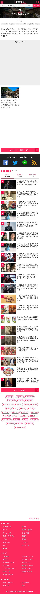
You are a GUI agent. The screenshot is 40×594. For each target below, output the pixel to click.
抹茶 (6, 416)
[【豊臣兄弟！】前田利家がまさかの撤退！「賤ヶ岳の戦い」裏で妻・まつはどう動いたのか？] (8, 278)
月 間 (32, 176)
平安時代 (12, 401)
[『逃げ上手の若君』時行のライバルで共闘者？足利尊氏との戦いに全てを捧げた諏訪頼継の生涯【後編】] (8, 247)
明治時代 (25, 412)
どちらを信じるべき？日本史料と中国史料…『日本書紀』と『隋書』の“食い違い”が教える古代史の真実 (28, 380)
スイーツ (19, 404)
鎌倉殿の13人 (21, 427)
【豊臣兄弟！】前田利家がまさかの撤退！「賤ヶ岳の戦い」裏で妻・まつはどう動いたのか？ (27, 276)
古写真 (5, 548)
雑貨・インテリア (8, 536)
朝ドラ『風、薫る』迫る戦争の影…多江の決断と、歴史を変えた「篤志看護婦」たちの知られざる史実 (27, 193)
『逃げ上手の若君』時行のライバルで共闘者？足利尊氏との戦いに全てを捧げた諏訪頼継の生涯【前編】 (27, 214)
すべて (5, 24)
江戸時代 (10, 397)
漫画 (16, 408)
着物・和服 (25, 533)
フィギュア (7, 420)
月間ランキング (8, 575)
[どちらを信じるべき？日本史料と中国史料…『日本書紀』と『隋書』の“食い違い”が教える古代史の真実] (8, 382)
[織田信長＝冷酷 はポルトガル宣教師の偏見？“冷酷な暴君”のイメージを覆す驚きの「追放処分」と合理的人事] (8, 330)
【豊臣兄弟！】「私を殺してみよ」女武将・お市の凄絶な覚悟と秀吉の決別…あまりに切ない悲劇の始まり (28, 266)
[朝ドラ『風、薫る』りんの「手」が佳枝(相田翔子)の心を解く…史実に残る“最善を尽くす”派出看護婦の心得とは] (8, 362)
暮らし (5, 545)
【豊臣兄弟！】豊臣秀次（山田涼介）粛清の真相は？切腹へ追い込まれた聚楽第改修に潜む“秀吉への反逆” (28, 256)
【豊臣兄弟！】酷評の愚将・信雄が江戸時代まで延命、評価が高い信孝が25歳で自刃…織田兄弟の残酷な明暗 (27, 235)
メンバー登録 (36, 6)
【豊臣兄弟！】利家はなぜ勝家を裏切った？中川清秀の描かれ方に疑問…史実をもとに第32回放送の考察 (27, 287)
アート (5, 530)
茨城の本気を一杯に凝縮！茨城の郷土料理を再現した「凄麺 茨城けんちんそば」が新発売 (27, 369)
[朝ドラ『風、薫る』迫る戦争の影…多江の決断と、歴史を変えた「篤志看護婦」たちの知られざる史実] (8, 195)
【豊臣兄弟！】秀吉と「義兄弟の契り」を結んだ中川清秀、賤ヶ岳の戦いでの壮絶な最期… (27, 307)
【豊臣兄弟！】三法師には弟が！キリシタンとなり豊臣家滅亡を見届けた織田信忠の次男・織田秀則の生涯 (27, 204)
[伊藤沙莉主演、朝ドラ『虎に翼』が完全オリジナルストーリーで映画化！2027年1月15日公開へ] (8, 226)
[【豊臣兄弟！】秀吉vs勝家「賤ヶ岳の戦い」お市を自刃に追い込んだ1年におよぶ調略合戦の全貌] (8, 185)
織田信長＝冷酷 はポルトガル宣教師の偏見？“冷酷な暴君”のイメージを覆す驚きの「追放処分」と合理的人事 (27, 329)
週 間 (20, 176)
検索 (37, 2)
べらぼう (6, 412)
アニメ (21, 401)
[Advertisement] (20, 63)
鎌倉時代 (35, 420)
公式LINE (24, 162)
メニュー (2, 2)
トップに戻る (34, 519)
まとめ (13, 24)
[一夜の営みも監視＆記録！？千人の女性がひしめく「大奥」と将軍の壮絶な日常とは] (8, 351)
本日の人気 (6, 572)
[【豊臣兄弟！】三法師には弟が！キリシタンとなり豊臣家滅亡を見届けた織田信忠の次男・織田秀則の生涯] (8, 206)
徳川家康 (35, 412)
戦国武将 (29, 401)
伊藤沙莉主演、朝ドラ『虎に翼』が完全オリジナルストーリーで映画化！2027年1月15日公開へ (27, 224)
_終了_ (31, 24)
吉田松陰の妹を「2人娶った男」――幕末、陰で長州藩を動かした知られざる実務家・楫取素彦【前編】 (27, 339)
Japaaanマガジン (27, 556)
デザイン (14, 416)
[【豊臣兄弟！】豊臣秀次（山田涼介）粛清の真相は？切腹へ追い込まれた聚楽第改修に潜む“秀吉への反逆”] (8, 258)
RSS (34, 162)
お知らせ (6, 559)
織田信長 (16, 412)
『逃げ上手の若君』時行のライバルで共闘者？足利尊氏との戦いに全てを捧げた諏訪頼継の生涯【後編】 (27, 245)
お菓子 (35, 404)
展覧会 (26, 420)
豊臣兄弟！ (32, 416)
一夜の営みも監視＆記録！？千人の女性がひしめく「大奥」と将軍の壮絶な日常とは (27, 349)
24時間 (7, 176)
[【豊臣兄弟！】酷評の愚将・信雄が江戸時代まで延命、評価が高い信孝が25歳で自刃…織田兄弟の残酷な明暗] (8, 237)
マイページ (6, 565)
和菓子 (24, 539)
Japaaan (20, 2)
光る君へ (21, 424)
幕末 (9, 408)
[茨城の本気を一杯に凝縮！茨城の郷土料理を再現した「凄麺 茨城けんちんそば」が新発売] (8, 372)
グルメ (5, 539)
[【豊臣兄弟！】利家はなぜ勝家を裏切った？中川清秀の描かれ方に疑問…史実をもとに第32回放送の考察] (8, 289)
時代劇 (23, 408)
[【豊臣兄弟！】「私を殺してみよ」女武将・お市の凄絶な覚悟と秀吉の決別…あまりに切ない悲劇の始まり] (8, 268)
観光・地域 (6, 542)
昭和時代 (11, 424)
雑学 (27, 404)
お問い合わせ (26, 562)
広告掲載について (8, 562)
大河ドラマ (30, 397)
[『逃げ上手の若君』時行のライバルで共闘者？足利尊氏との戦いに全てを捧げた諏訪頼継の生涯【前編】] (8, 216)
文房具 (23, 416)
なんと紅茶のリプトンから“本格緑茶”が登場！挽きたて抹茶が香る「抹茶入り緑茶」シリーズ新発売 (28, 317)
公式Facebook (5, 162)
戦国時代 (20, 397)
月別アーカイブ (27, 568)
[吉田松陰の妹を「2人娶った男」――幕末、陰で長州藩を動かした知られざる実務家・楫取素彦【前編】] (8, 341)
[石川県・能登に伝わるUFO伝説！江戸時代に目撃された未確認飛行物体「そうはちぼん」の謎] (10, 93)
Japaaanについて (27, 559)
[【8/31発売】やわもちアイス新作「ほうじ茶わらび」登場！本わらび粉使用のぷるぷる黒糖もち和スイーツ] (8, 299)
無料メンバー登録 (27, 565)
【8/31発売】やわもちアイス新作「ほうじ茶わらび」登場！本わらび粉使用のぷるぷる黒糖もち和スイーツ (27, 297)
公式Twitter (15, 162)
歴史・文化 (25, 545)
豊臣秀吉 (17, 420)
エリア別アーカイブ (9, 568)
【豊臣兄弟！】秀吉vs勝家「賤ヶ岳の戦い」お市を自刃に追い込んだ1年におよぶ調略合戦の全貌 (27, 182)
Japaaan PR (22, 24)
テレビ (31, 408)
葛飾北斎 (30, 424)
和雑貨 (24, 536)
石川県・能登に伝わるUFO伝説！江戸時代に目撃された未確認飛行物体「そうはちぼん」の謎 (10, 103)
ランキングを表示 (19, 390)
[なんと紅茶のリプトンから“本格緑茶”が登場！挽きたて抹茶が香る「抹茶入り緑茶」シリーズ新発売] (8, 320)
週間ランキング (27, 572)
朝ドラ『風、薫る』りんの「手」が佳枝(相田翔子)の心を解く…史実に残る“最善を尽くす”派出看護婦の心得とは (28, 360)
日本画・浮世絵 (27, 530)
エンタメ (25, 542)
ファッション (7, 533)
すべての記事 (7, 527)
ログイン (30, 6)
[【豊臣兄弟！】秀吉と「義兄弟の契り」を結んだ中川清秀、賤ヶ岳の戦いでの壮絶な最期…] (8, 310)
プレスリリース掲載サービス (19, 150)
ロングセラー (8, 404)
